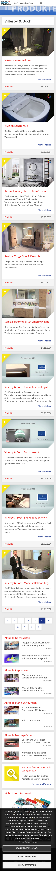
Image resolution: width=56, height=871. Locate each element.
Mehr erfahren (45, 79)
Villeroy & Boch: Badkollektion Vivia (25, 517)
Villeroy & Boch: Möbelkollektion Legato (28, 583)
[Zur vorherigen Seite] (14, 621)
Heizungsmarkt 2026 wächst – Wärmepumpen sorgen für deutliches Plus (37, 658)
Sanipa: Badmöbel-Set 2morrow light (26, 321)
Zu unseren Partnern (42, 784)
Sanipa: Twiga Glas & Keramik (22, 256)
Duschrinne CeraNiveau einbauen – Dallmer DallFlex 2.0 (36, 742)
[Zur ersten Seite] (8, 621)
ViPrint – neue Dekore (17, 60)
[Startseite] (6, 3)
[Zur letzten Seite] (39, 627)
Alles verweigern (27, 857)
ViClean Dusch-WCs (16, 125)
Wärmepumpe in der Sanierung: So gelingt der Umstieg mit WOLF (34, 678)
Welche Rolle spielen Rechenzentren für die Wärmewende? (33, 690)
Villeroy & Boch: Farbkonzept (21, 452)
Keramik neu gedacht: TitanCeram (25, 191)
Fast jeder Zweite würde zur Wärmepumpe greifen (36, 644)
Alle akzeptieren (27, 865)
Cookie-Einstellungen (27, 848)
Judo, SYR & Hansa (31, 720)
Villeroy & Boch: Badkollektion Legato (26, 387)
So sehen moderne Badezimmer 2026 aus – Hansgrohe (34, 710)
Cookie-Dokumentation (28, 842)
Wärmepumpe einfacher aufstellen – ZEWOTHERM (34, 754)
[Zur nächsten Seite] (32, 627)
